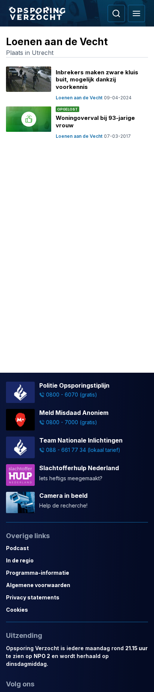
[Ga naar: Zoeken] (116, 13)
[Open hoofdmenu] (136, 13)
